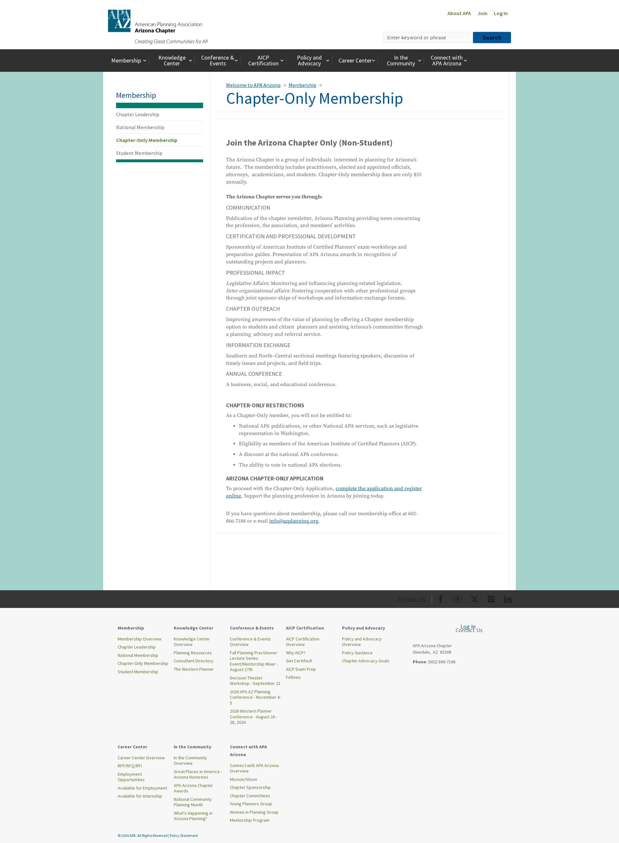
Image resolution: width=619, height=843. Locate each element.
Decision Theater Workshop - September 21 (255, 681)
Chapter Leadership (137, 114)
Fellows (293, 677)
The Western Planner (194, 669)
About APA (459, 13)
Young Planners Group (251, 804)
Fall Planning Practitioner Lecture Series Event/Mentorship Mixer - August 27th (254, 661)
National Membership (140, 127)
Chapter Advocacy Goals (365, 661)
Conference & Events (217, 60)
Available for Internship (140, 796)
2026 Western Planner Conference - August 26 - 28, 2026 (253, 716)
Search (492, 37)
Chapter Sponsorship (250, 787)
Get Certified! (299, 661)
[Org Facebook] (441, 598)
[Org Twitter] (474, 598)
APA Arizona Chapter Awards (193, 788)
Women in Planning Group (254, 812)
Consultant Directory (193, 661)
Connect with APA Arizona (447, 60)
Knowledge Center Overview (192, 642)
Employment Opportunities (131, 777)
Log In (501, 13)
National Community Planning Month (193, 802)
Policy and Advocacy (309, 60)
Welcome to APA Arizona (253, 85)
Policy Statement (184, 835)
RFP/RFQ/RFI (130, 766)
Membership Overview (140, 639)
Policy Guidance (357, 653)
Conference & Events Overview (250, 642)
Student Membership (139, 153)
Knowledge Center (172, 60)
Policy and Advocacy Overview (362, 642)
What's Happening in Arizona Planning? (193, 816)
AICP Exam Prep (301, 669)
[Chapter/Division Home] (158, 26)
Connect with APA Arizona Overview (254, 768)
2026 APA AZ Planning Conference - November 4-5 (255, 697)
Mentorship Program (250, 820)
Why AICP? (296, 653)
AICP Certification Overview (302, 642)
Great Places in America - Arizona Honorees (198, 774)
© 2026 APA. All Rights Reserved (143, 835)
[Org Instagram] (491, 598)
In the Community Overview (190, 760)
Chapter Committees (250, 796)
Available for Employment (142, 788)
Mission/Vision (243, 779)
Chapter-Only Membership (146, 140)
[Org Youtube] (458, 598)
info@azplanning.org (293, 521)
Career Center (355, 60)
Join (482, 13)
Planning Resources (193, 653)
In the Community (401, 60)
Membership (126, 60)
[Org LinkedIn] (508, 598)
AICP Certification (263, 60)
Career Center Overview (141, 758)
